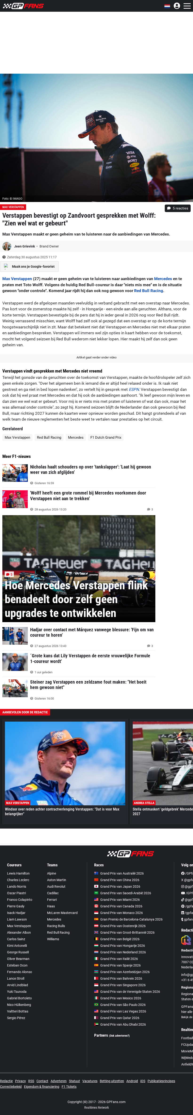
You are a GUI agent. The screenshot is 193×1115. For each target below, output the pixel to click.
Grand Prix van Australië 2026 (122, 873)
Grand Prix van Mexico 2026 (120, 998)
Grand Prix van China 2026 (119, 880)
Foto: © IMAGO (12, 198)
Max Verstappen (13, 207)
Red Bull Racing (148, 290)
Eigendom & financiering (41, 1086)
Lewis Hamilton (18, 873)
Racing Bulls (56, 926)
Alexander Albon (19, 932)
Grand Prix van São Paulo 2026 (123, 1005)
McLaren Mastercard (62, 913)
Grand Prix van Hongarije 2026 (122, 946)
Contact (42, 1081)
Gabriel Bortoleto (19, 998)
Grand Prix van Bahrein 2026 (121, 978)
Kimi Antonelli (17, 946)
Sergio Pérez (16, 1018)
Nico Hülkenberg (19, 1005)
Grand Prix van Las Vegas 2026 (123, 1011)
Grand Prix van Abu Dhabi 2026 (123, 1024)
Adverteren (59, 1081)
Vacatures (89, 1081)
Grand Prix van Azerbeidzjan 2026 (125, 972)
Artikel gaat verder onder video (96, 357)
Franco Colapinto (19, 900)
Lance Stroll (15, 978)
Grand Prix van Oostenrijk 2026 (123, 926)
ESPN (134, 389)
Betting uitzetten (112, 1081)
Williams (53, 939)
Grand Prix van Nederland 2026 (123, 952)
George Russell (18, 952)
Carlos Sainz (16, 939)
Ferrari (52, 900)
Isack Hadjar (16, 913)
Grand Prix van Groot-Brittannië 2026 (127, 932)
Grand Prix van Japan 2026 (120, 886)
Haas (51, 906)
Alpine (51, 873)
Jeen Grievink (25, 246)
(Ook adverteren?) (119, 1035)
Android (132, 1081)
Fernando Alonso (19, 972)
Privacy (20, 1081)
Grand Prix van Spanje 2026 (120, 965)
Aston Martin (56, 880)
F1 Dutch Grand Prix (105, 437)
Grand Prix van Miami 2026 (120, 900)
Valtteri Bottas (17, 1011)
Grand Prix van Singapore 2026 (123, 985)
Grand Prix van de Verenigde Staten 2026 (130, 991)
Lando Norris (16, 886)
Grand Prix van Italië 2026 (119, 959)
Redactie (6, 1081)
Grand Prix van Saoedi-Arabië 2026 (125, 893)
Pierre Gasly (15, 906)
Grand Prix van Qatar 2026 (119, 1018)
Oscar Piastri (16, 893)
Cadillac (53, 893)
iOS (142, 1081)
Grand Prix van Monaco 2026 (121, 913)
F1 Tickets (69, 1086)
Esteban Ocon (17, 965)
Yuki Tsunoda (17, 991)
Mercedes (163, 278)
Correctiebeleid (11, 1086)
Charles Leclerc (18, 880)
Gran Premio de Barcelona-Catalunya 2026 (131, 919)
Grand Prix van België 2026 (120, 939)
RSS (31, 1081)
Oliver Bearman (18, 959)
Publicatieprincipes (161, 1081)
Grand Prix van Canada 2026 (121, 906)
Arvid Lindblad (17, 985)
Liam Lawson (17, 919)
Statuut (74, 1081)
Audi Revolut (56, 886)
